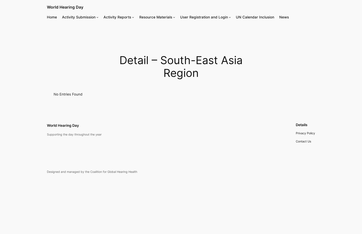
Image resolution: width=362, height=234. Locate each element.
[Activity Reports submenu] (133, 17)
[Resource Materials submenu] (174, 17)
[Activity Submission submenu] (97, 17)
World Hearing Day (65, 7)
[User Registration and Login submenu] (230, 17)
